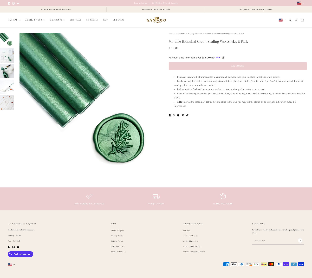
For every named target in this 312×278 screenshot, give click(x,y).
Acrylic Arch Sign (190, 236)
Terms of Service (118, 252)
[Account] (296, 20)
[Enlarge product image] (91, 105)
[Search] (290, 20)
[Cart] (302, 20)
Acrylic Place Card (191, 241)
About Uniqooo (117, 230)
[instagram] (13, 3)
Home (171, 34)
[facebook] (8, 3)
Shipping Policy (118, 246)
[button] (187, 115)
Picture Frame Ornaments (194, 252)
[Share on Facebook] (169, 115)
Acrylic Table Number (192, 246)
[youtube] (18, 3)
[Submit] (300, 240)
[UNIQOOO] (156, 20)
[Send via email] (182, 115)
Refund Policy (117, 241)
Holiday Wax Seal (195, 34)
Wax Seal (186, 230)
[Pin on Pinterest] (178, 115)
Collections (180, 34)
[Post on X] (174, 115)
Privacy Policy (117, 236)
